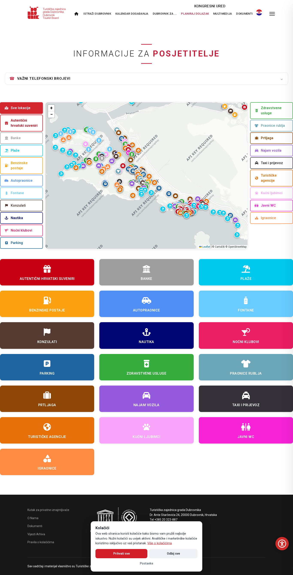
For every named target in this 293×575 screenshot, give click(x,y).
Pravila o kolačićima (40, 542)
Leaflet (206, 246)
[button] (133, 171)
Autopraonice (22, 180)
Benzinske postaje (19, 165)
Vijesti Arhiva (36, 534)
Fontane (17, 193)
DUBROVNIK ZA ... (165, 13)
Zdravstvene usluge (271, 110)
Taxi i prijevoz (272, 163)
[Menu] (272, 13)
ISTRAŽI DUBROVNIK (97, 13)
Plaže (15, 150)
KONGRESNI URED (209, 6)
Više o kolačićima (159, 543)
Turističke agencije (269, 178)
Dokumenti (244, 13)
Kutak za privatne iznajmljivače (48, 510)
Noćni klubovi (21, 230)
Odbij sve (173, 553)
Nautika (17, 218)
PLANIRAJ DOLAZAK (195, 13)
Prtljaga (267, 138)
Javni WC (268, 205)
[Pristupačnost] (282, 543)
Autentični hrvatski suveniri (24, 123)
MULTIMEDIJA (222, 13)
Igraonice (268, 218)
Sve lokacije (20, 108)
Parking (17, 243)
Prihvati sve (121, 553)
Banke (16, 138)
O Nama (32, 518)
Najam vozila (271, 150)
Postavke (146, 563)
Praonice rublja (273, 126)
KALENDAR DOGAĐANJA (131, 13)
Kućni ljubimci (271, 193)
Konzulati (18, 205)
